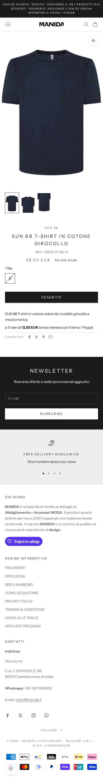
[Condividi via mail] (50, 337)
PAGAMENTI (15, 568)
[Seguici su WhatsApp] (46, 715)
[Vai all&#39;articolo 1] (12, 203)
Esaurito (52, 297)
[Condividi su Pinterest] (44, 337)
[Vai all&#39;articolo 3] (44, 203)
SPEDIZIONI (15, 576)
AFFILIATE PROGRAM (23, 626)
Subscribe (51, 414)
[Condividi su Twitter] (36, 337)
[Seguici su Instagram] (33, 715)
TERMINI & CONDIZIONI (25, 609)
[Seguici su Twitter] (20, 715)
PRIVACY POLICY (19, 601)
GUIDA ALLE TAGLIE (21, 618)
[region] (51, 452)
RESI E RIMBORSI (19, 584)
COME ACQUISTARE (21, 593)
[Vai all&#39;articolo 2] (28, 203)
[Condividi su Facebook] (30, 337)
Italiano (49, 730)
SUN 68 (51, 228)
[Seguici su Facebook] (7, 715)
